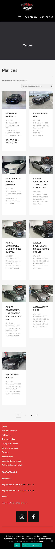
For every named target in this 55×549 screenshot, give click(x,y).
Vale (17, 545)
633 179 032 (28, 491)
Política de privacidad (32, 545)
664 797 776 (29, 485)
